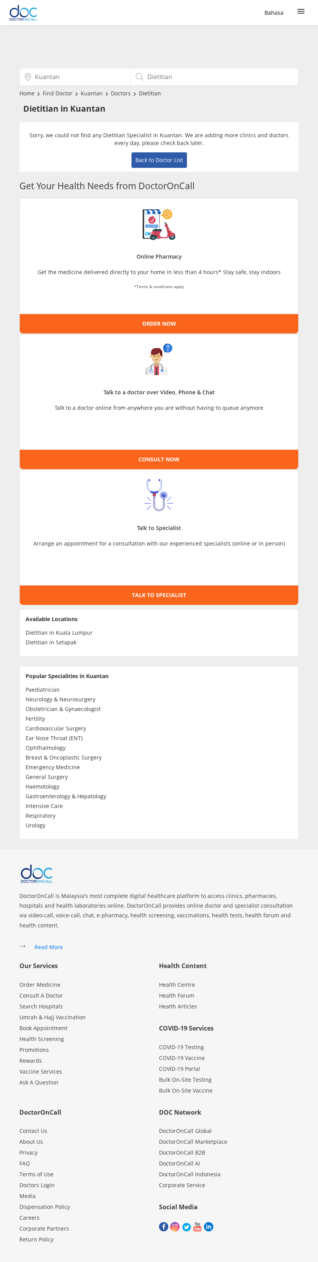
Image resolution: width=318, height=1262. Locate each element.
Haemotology (42, 786)
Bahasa (273, 12)
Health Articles (178, 1006)
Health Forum (176, 995)
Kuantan (92, 93)
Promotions (34, 1049)
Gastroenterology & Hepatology (66, 796)
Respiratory (40, 815)
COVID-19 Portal (179, 1068)
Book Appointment (43, 1028)
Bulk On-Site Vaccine (186, 1090)
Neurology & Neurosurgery (60, 699)
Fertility (35, 718)
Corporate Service (182, 1185)
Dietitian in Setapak (51, 642)
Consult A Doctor (41, 995)
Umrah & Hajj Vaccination (52, 1017)
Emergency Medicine (53, 767)
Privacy (28, 1152)
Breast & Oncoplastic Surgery (64, 757)
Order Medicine (39, 984)
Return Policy (36, 1239)
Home (27, 93)
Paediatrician (43, 689)
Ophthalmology (46, 747)
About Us (31, 1141)
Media (27, 1196)
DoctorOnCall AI (179, 1163)
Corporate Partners (44, 1228)
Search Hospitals (41, 1006)
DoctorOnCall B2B (182, 1152)
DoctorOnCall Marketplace (193, 1141)
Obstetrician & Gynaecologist (63, 709)
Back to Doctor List (159, 160)
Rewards (30, 1060)
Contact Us (33, 1130)
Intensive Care (44, 806)
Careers (29, 1217)
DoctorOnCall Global (185, 1130)
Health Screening (41, 1039)
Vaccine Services (40, 1071)
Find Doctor (58, 93)
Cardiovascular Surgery (56, 728)
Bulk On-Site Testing (185, 1079)
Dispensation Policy (44, 1206)
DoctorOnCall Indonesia (190, 1174)
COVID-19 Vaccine (182, 1058)
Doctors (121, 93)
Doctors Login (37, 1185)
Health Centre (177, 984)
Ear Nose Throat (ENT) (54, 738)
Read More (49, 947)
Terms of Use (36, 1174)
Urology (35, 825)
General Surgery (47, 776)
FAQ (24, 1163)
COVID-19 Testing (181, 1047)
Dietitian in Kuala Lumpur (59, 632)
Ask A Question (39, 1082)
